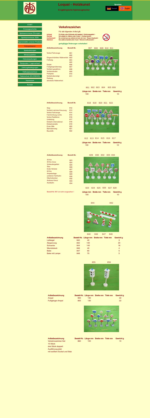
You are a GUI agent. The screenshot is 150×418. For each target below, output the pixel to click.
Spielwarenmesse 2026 (30, 38)
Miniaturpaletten (30, 55)
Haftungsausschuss (30, 72)
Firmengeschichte (30, 29)
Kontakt (30, 85)
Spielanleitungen (30, 50)
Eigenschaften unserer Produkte (30, 42)
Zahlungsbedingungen (30, 67)
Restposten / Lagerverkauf (30, 63)
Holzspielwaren (30, 46)
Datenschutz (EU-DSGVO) (30, 76)
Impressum (30, 80)
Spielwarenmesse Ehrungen (29, 33)
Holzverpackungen (30, 59)
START (30, 25)
